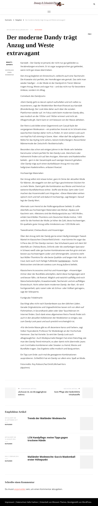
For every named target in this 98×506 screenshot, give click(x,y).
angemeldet (19, 489)
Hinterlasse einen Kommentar (9, 72)
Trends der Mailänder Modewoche (47, 418)
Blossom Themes (59, 502)
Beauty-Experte (9, 63)
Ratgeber (38, 30)
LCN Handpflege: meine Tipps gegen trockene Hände (48, 439)
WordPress (86, 502)
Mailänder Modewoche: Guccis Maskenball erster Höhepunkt (51, 458)
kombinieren (64, 261)
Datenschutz (21, 502)
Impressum (9, 502)
